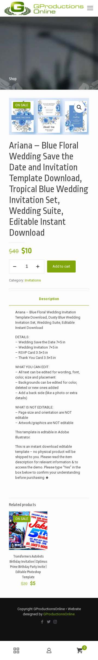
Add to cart (61, 266)
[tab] (49, 299)
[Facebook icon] (42, 621)
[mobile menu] (90, 8)
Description (49, 299)
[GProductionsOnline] (44, 8)
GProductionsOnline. (59, 614)
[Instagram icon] (55, 621)
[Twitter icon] (49, 621)
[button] (79, 107)
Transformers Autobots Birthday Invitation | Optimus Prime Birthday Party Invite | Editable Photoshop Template (28, 567)
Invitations (33, 280)
